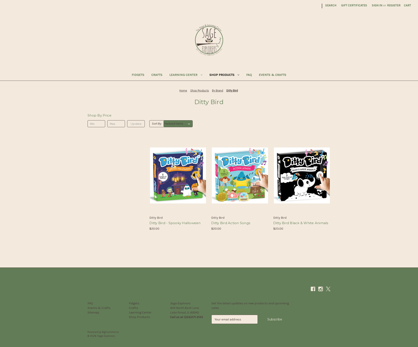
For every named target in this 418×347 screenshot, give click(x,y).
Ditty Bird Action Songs (230, 223)
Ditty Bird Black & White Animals (300, 223)
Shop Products (222, 75)
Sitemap (93, 312)
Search (330, 5)
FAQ (249, 75)
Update (136, 123)
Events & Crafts (272, 75)
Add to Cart (178, 183)
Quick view (177, 167)
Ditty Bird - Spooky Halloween (175, 223)
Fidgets (138, 75)
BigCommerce (110, 331)
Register (394, 5)
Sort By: (157, 123)
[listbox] (177, 123)
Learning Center (183, 75)
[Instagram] (309, 6)
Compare (176, 175)
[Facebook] (302, 6)
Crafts (156, 75)
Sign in (377, 5)
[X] (317, 6)
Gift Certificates (354, 5)
